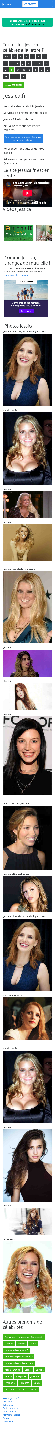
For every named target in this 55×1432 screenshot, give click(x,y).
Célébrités (30, 3)
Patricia (21, 1343)
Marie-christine (12, 1369)
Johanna (35, 1376)
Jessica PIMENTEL (13, 85)
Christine (9, 1389)
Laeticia (40, 1369)
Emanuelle (10, 1382)
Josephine (21, 1376)
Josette (8, 1376)
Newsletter (8, 1421)
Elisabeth (24, 1382)
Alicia (21, 1389)
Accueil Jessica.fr (11, 1398)
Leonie (28, 1369)
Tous (7, 56)
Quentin (9, 1343)
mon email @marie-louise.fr (19, 1363)
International (9, 1411)
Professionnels (10, 1408)
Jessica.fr (8, 4)
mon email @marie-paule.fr (19, 1356)
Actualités (8, 1401)
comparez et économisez (16, 274)
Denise (37, 1382)
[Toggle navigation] (49, 4)
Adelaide (32, 1389)
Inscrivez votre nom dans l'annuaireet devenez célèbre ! (23, 138)
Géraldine (10, 1337)
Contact (6, 1418)
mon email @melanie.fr (31, 1337)
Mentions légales (11, 1414)
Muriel (33, 1343)
